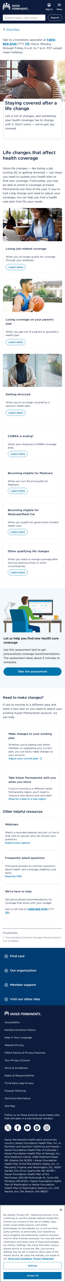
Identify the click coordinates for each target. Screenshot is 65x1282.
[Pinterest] (37, 1127)
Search (55, 17)
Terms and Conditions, (20, 1258)
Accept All (32, 1275)
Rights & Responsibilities (19, 1075)
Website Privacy (14, 1045)
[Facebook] (17, 1127)
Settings (32, 1265)
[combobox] (24, 18)
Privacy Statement (43, 1258)
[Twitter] (8, 1127)
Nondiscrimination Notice (20, 1030)
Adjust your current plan (23, 758)
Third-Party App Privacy (19, 1083)
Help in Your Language (18, 1037)
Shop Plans (13, 29)
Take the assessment (32, 671)
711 (7, 912)
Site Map (10, 1106)
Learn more (16, 267)
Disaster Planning (15, 1090)
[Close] (61, 1210)
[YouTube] (27, 1127)
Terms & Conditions (16, 1068)
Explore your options (17, 842)
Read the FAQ (13, 876)
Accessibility (12, 1022)
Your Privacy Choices (17, 1060)
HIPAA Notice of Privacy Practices (25, 1052)
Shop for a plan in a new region (27, 799)
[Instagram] (46, 1127)
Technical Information (18, 1098)
